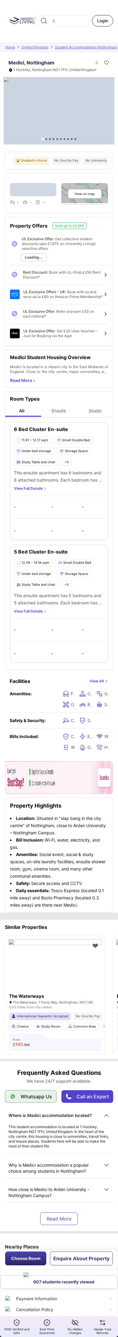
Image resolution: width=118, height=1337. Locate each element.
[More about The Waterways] (55, 970)
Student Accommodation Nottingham (86, 47)
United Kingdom (34, 47)
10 (75, 139)
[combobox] (62, 20)
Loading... (34, 257)
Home (10, 47)
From (21, 1042)
